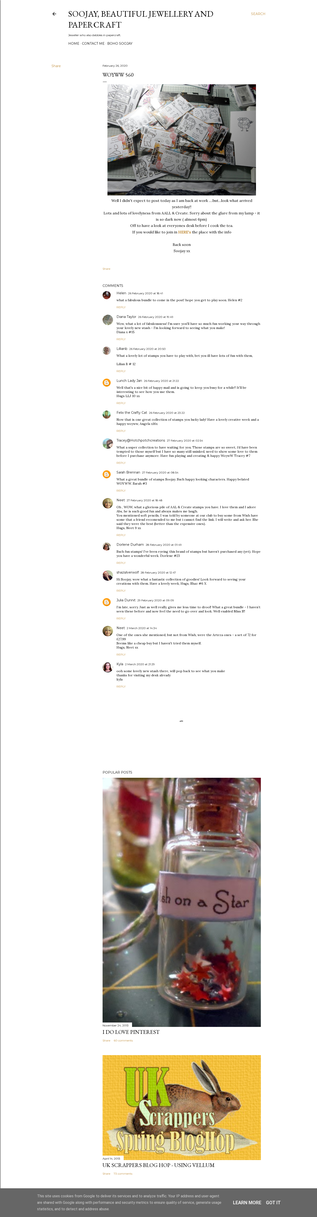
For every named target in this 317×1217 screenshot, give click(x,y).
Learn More (247, 1202)
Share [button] (56, 66)
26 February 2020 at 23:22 (167, 412)
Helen (121, 293)
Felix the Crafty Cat (131, 413)
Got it (273, 1202)
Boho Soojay (120, 43)
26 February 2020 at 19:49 (155, 317)
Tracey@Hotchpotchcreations (140, 440)
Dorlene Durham (130, 545)
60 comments (123, 1040)
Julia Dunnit (126, 600)
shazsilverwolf (127, 572)
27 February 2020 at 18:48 (144, 500)
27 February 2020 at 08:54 (160, 472)
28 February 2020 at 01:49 (164, 544)
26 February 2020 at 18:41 (145, 293)
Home (73, 43)
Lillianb (121, 349)
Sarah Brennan (128, 472)
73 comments (123, 1173)
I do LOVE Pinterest (131, 1031)
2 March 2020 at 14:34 (142, 628)
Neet (120, 500)
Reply (121, 307)
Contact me (93, 43)
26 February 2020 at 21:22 (161, 381)
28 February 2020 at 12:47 (158, 572)
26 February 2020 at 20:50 (147, 349)
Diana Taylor (126, 317)
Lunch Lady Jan (129, 381)
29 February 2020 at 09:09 (155, 600)
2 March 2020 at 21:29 (140, 664)
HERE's (184, 232)
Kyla (119, 664)
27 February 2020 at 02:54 (185, 440)
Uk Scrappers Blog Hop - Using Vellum (159, 1165)
